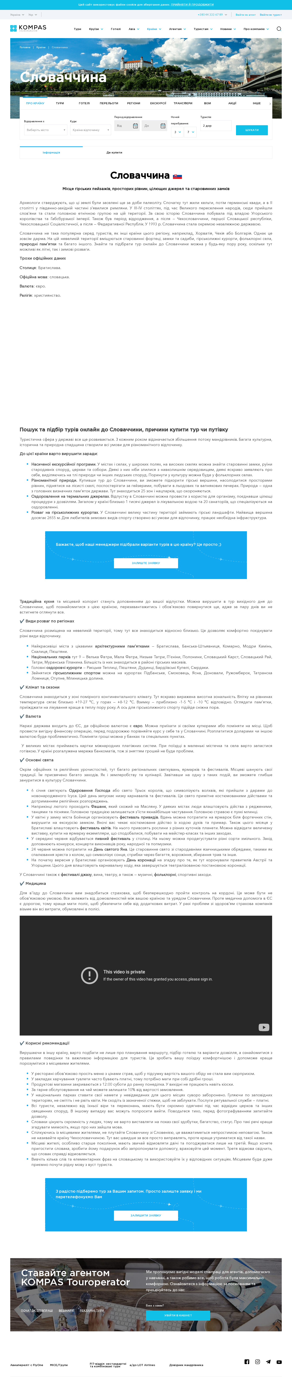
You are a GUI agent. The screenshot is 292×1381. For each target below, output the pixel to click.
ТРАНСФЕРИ (183, 103)
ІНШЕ (257, 103)
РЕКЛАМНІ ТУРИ (92, 1311)
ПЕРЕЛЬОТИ (109, 103)
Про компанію (254, 29)
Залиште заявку (146, 563)
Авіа (132, 29)
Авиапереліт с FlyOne (26, 1365)
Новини (226, 29)
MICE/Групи (59, 1365)
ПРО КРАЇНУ (35, 103)
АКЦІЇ (232, 103)
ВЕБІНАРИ (66, 1311)
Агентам (176, 29)
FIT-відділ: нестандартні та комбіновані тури (108, 1365)
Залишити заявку (146, 1215)
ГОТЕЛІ (84, 103)
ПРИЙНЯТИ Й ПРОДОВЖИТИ (192, 5)
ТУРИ (60, 103)
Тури (77, 29)
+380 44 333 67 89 (210, 14)
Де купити (114, 153)
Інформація (51, 153)
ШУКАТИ (252, 130)
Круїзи (94, 29)
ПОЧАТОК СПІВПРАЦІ (37, 1311)
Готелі (116, 29)
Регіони (133, 103)
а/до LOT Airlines (142, 1365)
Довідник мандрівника (186, 1365)
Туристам (201, 29)
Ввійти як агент (246, 14)
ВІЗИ (207, 103)
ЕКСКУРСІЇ (158, 103)
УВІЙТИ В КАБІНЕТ (178, 1315)
